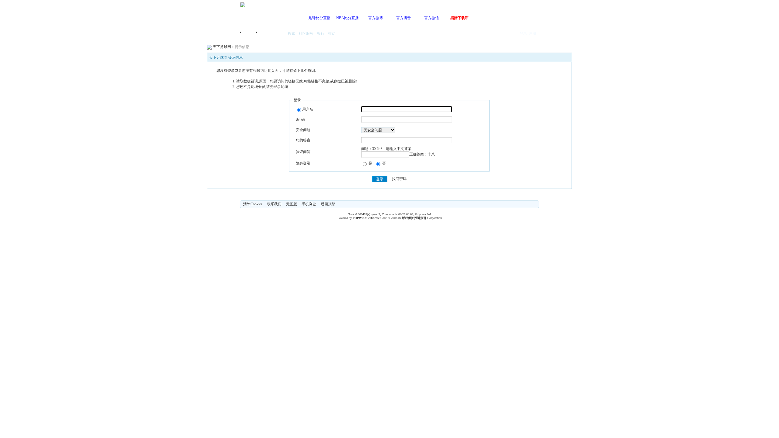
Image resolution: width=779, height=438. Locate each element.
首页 (252, 34)
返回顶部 (328, 204)
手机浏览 (309, 204)
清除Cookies (252, 204)
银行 (320, 33)
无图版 (291, 204)
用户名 (307, 109)
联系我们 (274, 204)
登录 (523, 33)
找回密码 (399, 179)
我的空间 (272, 34)
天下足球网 (222, 47)
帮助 (331, 33)
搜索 (291, 33)
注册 (532, 33)
